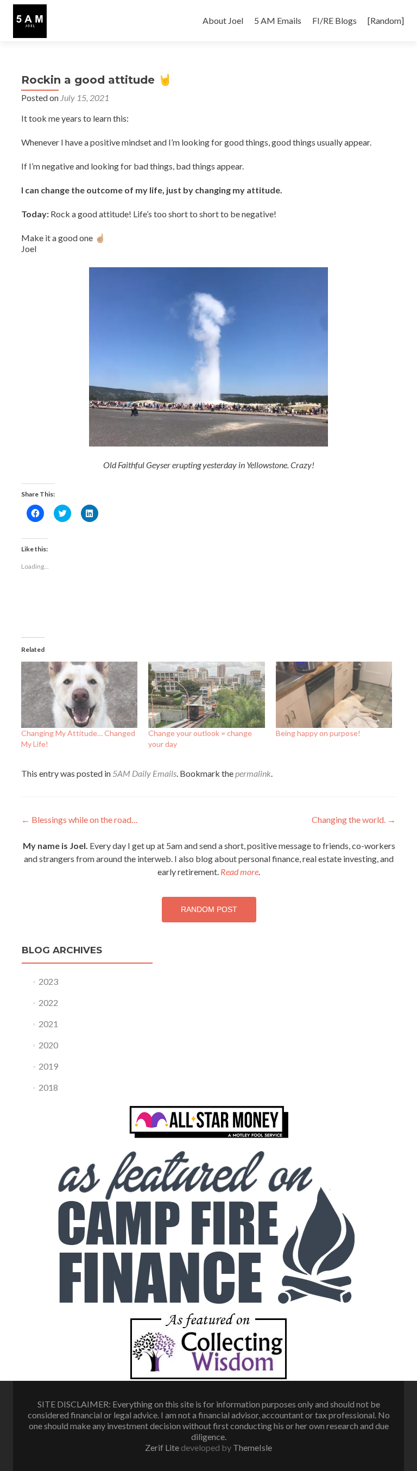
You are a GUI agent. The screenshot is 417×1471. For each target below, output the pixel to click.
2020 (48, 1045)
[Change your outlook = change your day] (206, 695)
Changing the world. (354, 819)
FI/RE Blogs (334, 20)
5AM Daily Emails (144, 773)
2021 (48, 1024)
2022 (48, 1002)
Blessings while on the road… (79, 819)
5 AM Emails (277, 20)
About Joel (223, 20)
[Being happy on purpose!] (334, 695)
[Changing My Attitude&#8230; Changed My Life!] (79, 695)
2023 (48, 981)
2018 (48, 1087)
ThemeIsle (252, 1447)
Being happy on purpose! (318, 733)
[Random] (386, 20)
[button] (30, 21)
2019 (48, 1066)
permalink (253, 773)
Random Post (209, 909)
